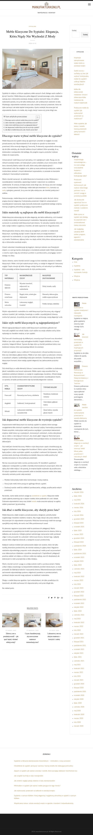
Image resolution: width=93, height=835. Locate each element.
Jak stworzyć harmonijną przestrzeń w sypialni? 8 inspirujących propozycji (81, 342)
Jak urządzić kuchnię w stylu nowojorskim (28, 776)
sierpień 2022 (78, 607)
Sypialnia (32, 26)
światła (34, 501)
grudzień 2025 (79, 519)
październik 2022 (80, 599)
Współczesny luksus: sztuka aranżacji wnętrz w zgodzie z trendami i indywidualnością (43, 803)
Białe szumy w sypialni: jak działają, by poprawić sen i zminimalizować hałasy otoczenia (81, 220)
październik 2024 (80, 546)
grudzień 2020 (79, 684)
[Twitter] (52, 598)
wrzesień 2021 (79, 649)
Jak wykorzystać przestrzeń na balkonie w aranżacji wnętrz (34, 791)
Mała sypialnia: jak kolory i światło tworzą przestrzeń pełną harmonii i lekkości (80, 129)
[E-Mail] (62, 598)
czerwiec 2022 (79, 615)
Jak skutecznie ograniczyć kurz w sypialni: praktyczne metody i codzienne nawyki (81, 205)
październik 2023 (80, 553)
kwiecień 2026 (79, 504)
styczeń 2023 (78, 588)
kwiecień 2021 (79, 668)
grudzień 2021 (79, 638)
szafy (4, 190)
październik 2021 (80, 645)
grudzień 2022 (79, 592)
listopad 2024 (79, 542)
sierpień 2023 (78, 561)
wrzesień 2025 (79, 527)
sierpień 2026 (78, 492)
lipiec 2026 (78, 496)
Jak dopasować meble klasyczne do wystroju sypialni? (22, 127)
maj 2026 (77, 500)
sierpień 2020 (78, 699)
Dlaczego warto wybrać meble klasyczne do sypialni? (22, 120)
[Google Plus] (58, 598)
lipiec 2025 (78, 530)
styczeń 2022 (78, 634)
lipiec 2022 (78, 611)
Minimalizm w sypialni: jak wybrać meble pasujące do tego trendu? (37, 786)
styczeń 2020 (78, 726)
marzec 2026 (78, 507)
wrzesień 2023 (79, 557)
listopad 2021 (79, 642)
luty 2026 (77, 511)
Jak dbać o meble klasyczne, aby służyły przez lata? (21, 130)
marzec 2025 (78, 534)
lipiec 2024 (78, 550)
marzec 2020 (78, 718)
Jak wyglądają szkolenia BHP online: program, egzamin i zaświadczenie (79, 234)
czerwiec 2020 (79, 707)
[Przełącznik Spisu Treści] (36, 117)
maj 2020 (77, 711)
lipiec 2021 (78, 657)
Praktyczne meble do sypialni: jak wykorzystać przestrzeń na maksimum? (81, 113)
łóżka (48, 187)
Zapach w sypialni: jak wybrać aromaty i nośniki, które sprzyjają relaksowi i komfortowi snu (45, 771)
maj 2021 (77, 665)
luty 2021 (77, 676)
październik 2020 (80, 691)
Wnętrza (77, 276)
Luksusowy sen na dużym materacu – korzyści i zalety (54, 636)
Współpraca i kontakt (46, 12)
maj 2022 (77, 619)
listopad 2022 (79, 596)
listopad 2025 (79, 523)
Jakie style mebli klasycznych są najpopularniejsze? (21, 125)
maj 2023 (77, 573)
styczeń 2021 (78, 680)
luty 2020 (77, 722)
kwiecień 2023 (79, 576)
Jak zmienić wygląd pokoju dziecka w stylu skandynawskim (34, 781)
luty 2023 (77, 584)
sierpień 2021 (78, 653)
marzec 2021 (78, 672)
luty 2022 (77, 630)
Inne (75, 262)
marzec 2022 (78, 626)
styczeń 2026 (78, 515)
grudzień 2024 (79, 538)
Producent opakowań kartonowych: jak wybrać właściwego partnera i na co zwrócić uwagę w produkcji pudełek (81, 188)
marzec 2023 (78, 580)
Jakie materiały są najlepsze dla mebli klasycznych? (21, 122)
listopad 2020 (79, 688)
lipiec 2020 (78, 703)
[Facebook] (48, 598)
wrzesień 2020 (79, 695)
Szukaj (74, 30)
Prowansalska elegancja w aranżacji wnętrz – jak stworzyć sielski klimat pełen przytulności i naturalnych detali (81, 449)
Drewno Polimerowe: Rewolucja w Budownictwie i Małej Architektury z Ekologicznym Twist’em (81, 375)
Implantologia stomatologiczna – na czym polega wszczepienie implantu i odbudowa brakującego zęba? (80, 168)
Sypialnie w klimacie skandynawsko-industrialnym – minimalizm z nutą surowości (42, 761)
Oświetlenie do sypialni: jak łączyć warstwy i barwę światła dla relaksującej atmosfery (43, 766)
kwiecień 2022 (79, 622)
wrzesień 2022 (79, 603)
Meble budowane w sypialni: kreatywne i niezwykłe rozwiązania (81, 310)
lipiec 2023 (78, 565)
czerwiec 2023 (79, 569)
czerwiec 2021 (79, 661)
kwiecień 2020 (79, 714)
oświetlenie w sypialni (39, 496)
